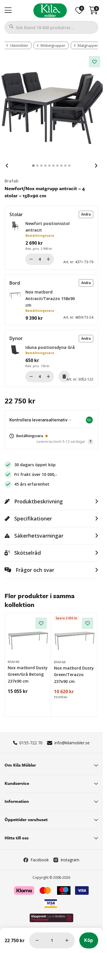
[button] (86, 214)
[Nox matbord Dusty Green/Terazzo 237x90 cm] (74, 636)
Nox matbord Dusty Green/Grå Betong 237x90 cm (28, 674)
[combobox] (51, 27)
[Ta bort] (64, 376)
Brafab (12, 181)
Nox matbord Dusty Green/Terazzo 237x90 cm (74, 674)
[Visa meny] (8, 11)
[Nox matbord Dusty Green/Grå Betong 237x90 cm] (28, 636)
